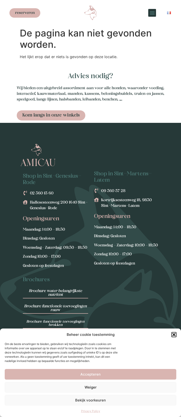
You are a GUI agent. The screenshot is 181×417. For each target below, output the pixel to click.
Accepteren (90, 374)
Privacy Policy (90, 411)
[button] (174, 334)
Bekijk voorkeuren (90, 400)
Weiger (91, 387)
